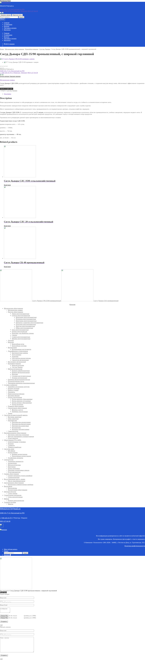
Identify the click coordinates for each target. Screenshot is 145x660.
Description (7, 94)
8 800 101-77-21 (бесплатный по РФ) (12, 71)
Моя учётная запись (10, 549)
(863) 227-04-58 (33, 11)
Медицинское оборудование (14, 49)
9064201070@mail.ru (10, 508)
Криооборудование (31, 49)
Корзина (7, 555)
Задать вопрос (5, 76)
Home (2, 49)
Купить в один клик (6, 88)
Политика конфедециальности (134, 546)
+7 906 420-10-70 (13, 11)
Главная (6, 23)
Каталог (6, 26)
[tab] (74, 94)
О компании (8, 24)
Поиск (6, 551)
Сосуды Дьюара (44, 49)
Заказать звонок (5, 15)
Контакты (7, 30)
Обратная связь (17, 15)
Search (21, 17)
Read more (7, 185)
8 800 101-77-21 (12, 9)
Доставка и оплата (10, 28)
